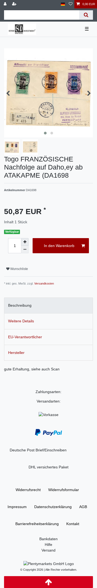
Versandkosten (44, 283)
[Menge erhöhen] (25, 242)
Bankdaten (48, 539)
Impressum (17, 507)
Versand (48, 550)
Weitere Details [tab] (21, 321)
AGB (83, 507)
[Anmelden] (5, 4)
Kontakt (72, 524)
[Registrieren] (14, 4)
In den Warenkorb (59, 246)
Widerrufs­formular (63, 490)
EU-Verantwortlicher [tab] (25, 337)
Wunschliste (18, 269)
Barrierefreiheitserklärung (37, 524)
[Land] (63, 4)
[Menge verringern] (25, 249)
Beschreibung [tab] (20, 305)
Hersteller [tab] (16, 352)
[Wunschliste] (70, 4)
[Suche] (86, 15)
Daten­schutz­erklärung (53, 507)
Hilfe (48, 544)
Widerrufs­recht (28, 490)
